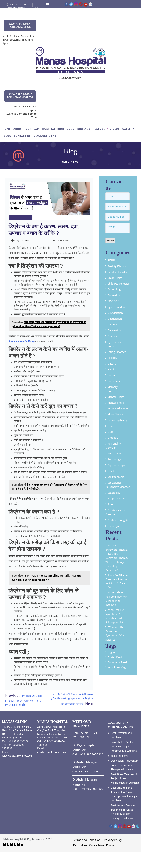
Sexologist (114, 492)
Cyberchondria (116, 307)
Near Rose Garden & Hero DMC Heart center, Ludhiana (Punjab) (17, 734)
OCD (110, 432)
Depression (114, 330)
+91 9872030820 (92, 789)
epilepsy (112, 357)
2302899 (7, 748)
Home (7, 128)
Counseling (114, 289)
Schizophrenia (116, 476)
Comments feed (117, 662)
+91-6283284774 (71, 78)
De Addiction (115, 312)
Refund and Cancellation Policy (93, 845)
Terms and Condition (86, 840)
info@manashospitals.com (52, 752)
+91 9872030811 (90, 771)
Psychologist (115, 459)
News (111, 426)
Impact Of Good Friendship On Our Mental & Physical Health (24, 700)
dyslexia (112, 336)
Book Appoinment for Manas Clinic (20, 25)
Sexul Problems (119, 756)
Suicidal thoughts (118, 520)
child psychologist (118, 283)
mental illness (116, 402)
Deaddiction (115, 318)
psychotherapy (116, 465)
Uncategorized (116, 526)
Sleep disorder (116, 498)
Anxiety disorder (117, 266)
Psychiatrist (114, 453)
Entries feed (115, 657)
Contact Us (22, 135)
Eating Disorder (117, 352)
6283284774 (16, 5)
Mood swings (115, 414)
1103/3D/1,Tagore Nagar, (16, 727)
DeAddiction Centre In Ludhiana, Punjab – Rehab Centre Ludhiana (124, 746)
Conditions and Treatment (87, 128)
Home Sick (114, 381)
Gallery (128, 128)
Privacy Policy (113, 840)
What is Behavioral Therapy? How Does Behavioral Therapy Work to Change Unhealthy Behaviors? (117, 558)
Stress (111, 504)
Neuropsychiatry (117, 420)
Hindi (111, 369)
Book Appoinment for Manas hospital (20, 96)
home (111, 375)
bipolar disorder (117, 272)
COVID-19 (113, 301)
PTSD (111, 471)
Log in (111, 652)
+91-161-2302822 (12, 745)
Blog (7, 135)
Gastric (112, 363)
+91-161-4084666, (54, 741)
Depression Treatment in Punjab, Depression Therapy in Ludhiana (124, 765)
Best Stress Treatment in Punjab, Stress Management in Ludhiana (125, 778)
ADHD (111, 260)
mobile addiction (118, 408)
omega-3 (113, 437)
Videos (115, 128)
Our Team (32, 128)
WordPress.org (117, 667)
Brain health (115, 277)
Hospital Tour (53, 128)
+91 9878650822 (18, 741)
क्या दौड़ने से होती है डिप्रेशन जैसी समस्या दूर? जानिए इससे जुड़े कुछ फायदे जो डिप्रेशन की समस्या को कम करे (71, 699)
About (18, 128)
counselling (114, 295)
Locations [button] (117, 722)
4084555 (22, 8)
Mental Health (116, 397)
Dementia (113, 324)
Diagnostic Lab (44, 135)
